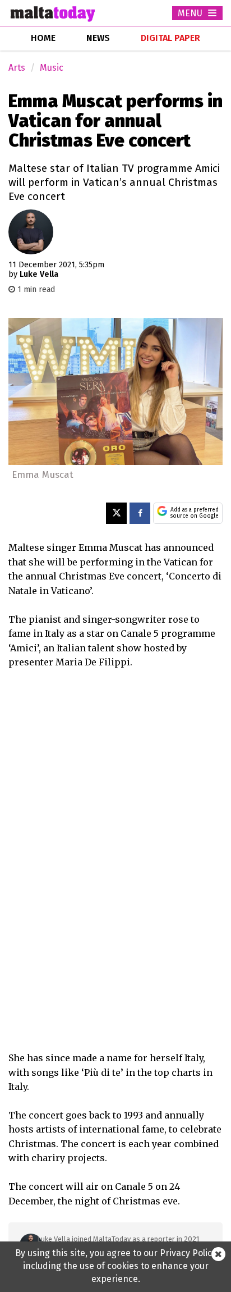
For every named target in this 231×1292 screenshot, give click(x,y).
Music (51, 67)
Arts (16, 67)
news (98, 38)
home (43, 38)
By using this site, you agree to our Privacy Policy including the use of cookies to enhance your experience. (115, 1266)
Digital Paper (170, 38)
